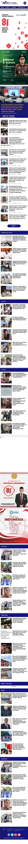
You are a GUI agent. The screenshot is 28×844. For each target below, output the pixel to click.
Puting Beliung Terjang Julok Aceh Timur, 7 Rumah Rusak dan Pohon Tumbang (19, 618)
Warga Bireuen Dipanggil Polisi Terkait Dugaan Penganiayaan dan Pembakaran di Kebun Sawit (19, 386)
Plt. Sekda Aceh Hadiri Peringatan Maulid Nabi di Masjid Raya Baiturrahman (19, 273)
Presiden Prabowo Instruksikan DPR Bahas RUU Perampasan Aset (20, 316)
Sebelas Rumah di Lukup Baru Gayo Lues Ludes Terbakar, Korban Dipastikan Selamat (20, 631)
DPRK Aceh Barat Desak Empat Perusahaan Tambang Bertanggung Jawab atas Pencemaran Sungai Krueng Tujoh (20, 588)
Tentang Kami (10, 827)
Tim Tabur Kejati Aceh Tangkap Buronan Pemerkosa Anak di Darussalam (19, 410)
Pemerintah (21, 7)
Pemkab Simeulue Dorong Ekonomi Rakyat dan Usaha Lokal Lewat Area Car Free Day (20, 731)
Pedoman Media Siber (20, 827)
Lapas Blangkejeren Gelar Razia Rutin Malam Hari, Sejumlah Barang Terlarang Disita (20, 373)
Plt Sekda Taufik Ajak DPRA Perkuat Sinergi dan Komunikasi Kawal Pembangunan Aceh (19, 304)
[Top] (25, 842)
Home (2, 7)
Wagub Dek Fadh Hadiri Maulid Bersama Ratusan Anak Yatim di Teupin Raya (20, 261)
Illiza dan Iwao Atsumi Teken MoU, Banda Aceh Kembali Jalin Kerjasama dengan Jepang (20, 693)
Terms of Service (16, 828)
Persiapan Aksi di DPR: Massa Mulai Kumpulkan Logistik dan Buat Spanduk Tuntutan (20, 562)
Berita (8, 7)
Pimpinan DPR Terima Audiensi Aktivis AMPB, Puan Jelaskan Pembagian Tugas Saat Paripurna (19, 550)
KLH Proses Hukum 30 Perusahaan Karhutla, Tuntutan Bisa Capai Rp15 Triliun (19, 575)
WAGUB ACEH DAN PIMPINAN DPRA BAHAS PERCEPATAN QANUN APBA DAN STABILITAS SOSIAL (19, 236)
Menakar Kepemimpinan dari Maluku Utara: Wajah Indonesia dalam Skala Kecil (20, 329)
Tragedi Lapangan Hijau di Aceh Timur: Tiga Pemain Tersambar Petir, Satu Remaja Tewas (20, 668)
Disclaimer (9, 828)
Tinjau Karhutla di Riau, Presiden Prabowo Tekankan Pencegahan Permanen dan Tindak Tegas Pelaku (19, 600)
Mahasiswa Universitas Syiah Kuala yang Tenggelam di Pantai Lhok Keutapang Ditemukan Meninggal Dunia (19, 645)
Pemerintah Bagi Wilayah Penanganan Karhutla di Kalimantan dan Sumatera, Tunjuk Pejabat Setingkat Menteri (19, 356)
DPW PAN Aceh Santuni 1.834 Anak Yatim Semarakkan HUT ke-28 (20, 342)
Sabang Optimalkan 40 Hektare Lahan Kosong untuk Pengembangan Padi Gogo (19, 706)
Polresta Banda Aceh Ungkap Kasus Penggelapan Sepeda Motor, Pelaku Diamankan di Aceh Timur (19, 400)
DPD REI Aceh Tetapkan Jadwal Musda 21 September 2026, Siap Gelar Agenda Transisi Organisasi (20, 719)
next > (14, 224)
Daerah (14, 7)
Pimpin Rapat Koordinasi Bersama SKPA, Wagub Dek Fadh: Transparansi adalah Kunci (20, 248)
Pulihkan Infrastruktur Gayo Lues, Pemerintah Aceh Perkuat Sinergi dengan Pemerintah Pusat (19, 287)
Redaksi (4, 827)
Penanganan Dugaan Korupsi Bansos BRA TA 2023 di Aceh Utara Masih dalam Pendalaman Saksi (20, 424)
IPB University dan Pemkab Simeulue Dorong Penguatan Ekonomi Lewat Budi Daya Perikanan (19, 744)
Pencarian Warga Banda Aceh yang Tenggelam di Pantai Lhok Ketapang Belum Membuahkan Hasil (20, 656)
